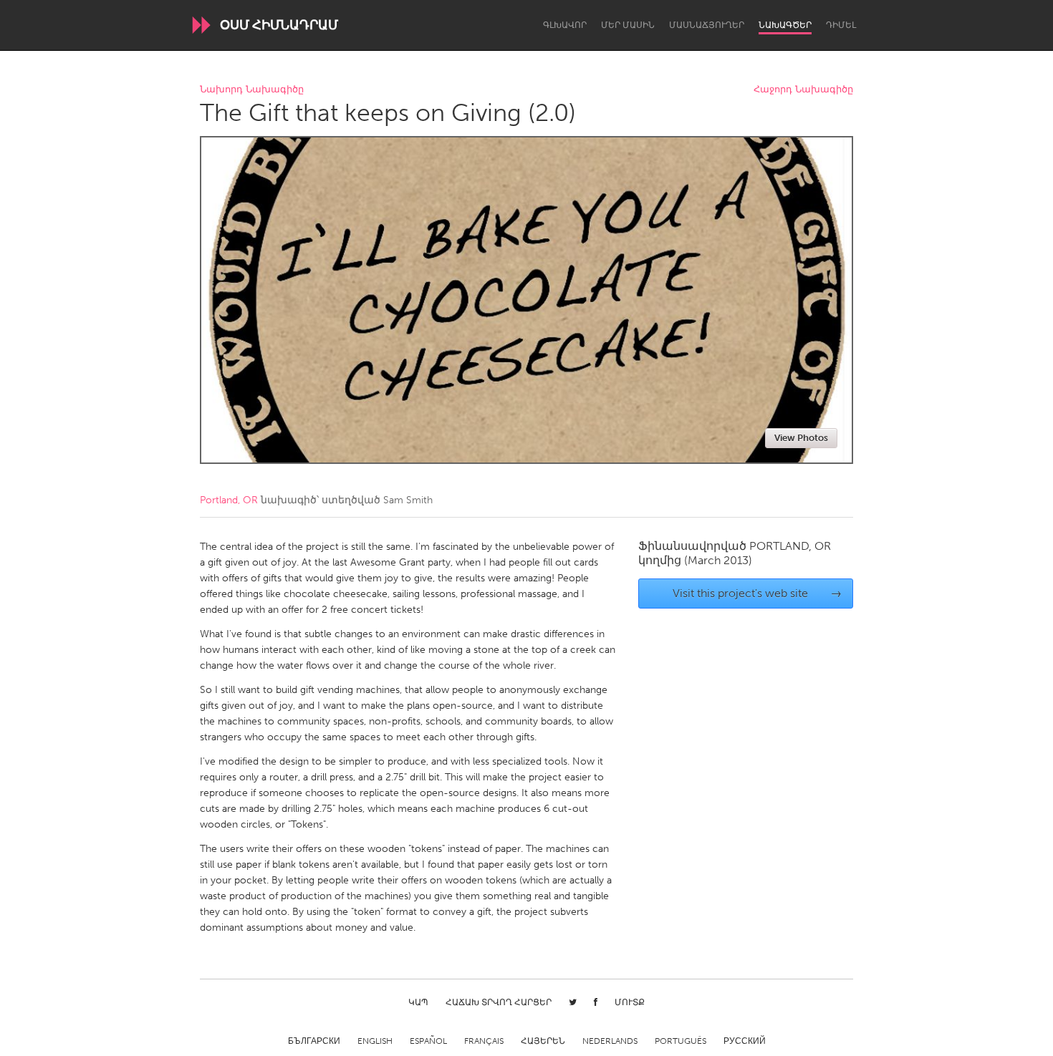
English (375, 1041)
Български (314, 1041)
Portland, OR (229, 500)
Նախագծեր (785, 25)
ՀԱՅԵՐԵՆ (543, 1041)
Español (428, 1041)
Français (484, 1041)
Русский (744, 1041)
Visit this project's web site (757, 593)
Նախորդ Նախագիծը (252, 90)
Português (680, 1041)
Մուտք (630, 1002)
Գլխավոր (565, 25)
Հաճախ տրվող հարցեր (499, 1002)
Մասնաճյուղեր (706, 25)
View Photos (801, 437)
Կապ (418, 1002)
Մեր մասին (628, 25)
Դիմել (841, 25)
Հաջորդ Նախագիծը (803, 90)
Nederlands (610, 1041)
